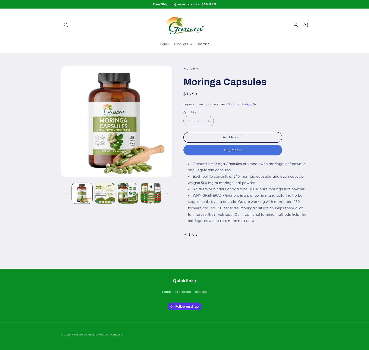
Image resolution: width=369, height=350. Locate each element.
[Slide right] (167, 193)
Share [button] (193, 234)
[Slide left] (66, 193)
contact (201, 292)
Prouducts (183, 292)
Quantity (189, 112)
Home (166, 292)
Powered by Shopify (109, 335)
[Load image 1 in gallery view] (82, 193)
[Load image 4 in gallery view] (151, 193)
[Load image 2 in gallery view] (105, 193)
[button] (66, 25)
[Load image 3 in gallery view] (128, 193)
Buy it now (233, 150)
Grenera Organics (83, 335)
